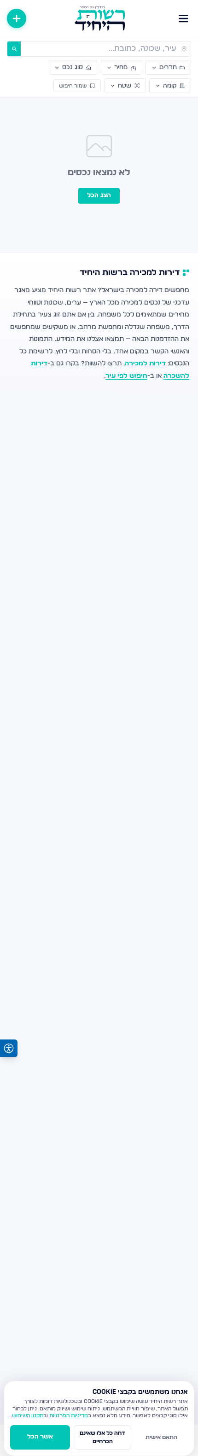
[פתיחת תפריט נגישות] (8, 1048)
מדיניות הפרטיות (68, 1415)
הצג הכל (99, 195)
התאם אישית (161, 1437)
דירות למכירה (145, 363)
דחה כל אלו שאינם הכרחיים (102, 1437)
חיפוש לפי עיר (126, 376)
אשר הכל (40, 1437)
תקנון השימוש (27, 1415)
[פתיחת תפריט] (183, 18)
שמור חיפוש (73, 85)
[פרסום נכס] (16, 18)
